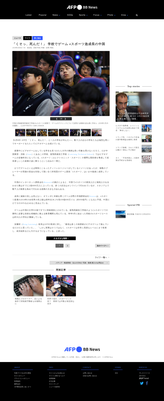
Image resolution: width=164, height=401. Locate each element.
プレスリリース (144, 373)
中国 (51, 48)
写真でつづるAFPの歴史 (22, 373)
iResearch (47, 182)
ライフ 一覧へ (102, 257)
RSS (116, 373)
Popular (43, 14)
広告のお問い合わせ (90, 376)
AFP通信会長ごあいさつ (22, 387)
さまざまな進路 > (61, 238)
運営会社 (17, 384)
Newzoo (92, 196)
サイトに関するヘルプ (57, 376)
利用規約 (17, 381)
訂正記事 (52, 381)
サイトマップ (53, 384)
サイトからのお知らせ (57, 373)
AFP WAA (142, 376)
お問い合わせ (87, 373)
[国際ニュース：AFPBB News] (82, 7)
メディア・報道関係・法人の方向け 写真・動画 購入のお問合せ (81, 263)
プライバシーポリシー (22, 378)
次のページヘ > (102, 246)
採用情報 (52, 378)
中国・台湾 (45, 48)
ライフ (27, 38)
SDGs (70, 14)
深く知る (37, 38)
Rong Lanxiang (29, 224)
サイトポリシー (19, 376)
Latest (29, 14)
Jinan (29, 154)
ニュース (17, 38)
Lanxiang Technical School (81, 154)
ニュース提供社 (54, 387)
